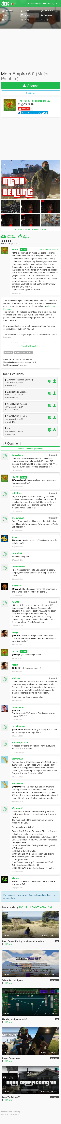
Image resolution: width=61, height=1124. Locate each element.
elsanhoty (17, 585)
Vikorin (15, 878)
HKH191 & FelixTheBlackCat (34, 101)
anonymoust (18, 517)
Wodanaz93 (17, 808)
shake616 (16, 678)
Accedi (33, 895)
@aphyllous (17, 729)
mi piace (26, 237)
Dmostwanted (18, 566)
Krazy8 (15, 632)
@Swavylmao (18, 480)
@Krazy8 (16, 654)
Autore (23, 250)
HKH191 (16, 249)
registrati (43, 895)
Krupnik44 (17, 553)
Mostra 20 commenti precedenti (30, 448)
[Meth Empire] (30, 179)
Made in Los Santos (10, 1114)
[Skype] (19, 104)
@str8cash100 (19, 540)
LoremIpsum (18, 707)
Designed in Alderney (10, 1111)
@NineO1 (16, 786)
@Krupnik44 (18, 588)
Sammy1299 (17, 758)
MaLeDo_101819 (20, 742)
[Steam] (25, 104)
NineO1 (15, 601)
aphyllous (17, 493)
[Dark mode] (53, 3)
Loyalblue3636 (19, 726)
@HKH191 (17, 635)
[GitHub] (28, 104)
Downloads (11, 237)
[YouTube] (22, 104)
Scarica (32, 85)
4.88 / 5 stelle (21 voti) (9, 244)
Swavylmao (17, 454)
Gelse (14, 536)
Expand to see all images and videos (30, 229)
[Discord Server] (32, 104)
